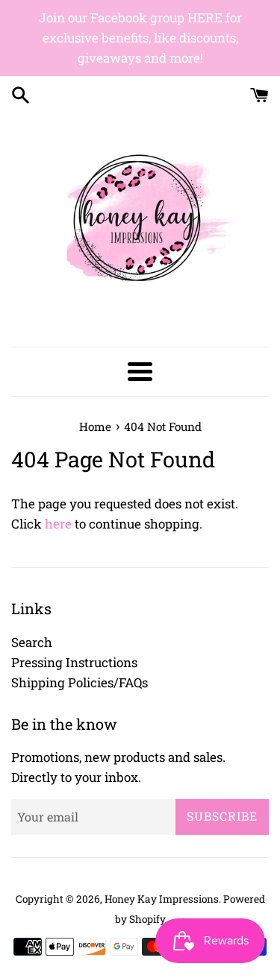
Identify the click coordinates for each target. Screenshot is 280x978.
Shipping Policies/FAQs (79, 682)
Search (31, 642)
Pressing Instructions (74, 662)
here (58, 523)
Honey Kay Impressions (162, 899)
